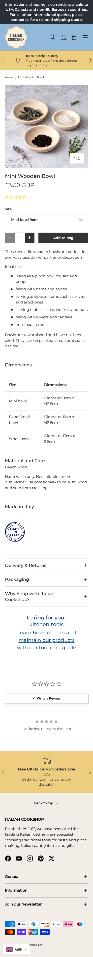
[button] (74, 37)
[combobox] (16, 949)
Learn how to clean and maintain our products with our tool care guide (46, 640)
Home (9, 77)
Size (8, 209)
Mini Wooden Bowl (31, 77)
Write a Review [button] (49, 698)
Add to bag (63, 238)
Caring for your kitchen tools (46, 620)
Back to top (44, 803)
